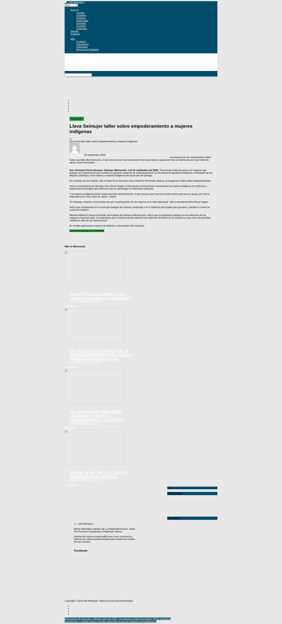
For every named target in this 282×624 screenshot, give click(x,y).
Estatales (81, 15)
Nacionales (82, 21)
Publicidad (82, 47)
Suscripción (82, 44)
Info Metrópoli (76, 155)
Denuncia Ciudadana (87, 49)
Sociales (80, 26)
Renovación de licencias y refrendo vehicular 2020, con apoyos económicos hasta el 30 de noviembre (118, 619)
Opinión (74, 31)
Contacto (75, 34)
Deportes (81, 23)
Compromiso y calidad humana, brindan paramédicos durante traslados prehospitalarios (110, 621)
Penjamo (81, 18)
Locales (80, 13)
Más (72, 39)
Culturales (81, 28)
